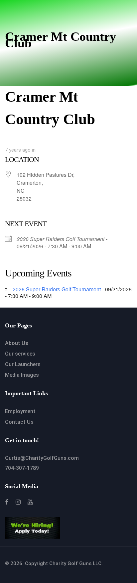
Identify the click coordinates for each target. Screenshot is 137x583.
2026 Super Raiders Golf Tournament (60, 239)
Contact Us (19, 422)
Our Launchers (23, 364)
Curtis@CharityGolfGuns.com (42, 458)
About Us (16, 343)
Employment (20, 411)
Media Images (22, 375)
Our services (20, 354)
